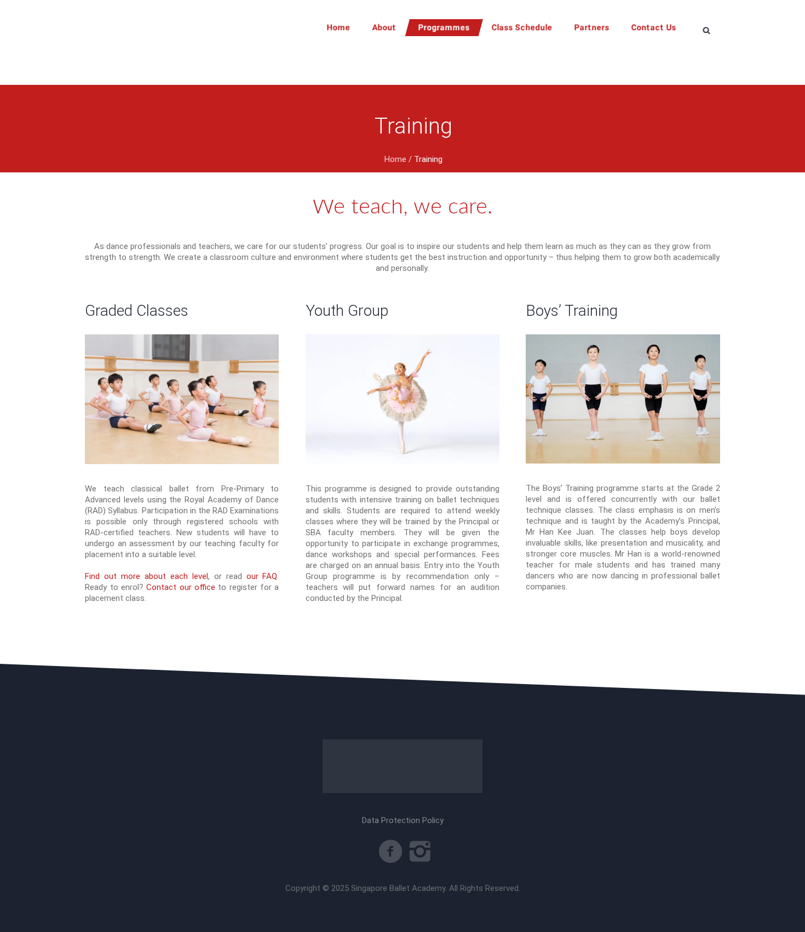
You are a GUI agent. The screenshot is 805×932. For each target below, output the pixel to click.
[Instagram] (420, 852)
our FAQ (262, 576)
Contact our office (180, 587)
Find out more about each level (146, 576)
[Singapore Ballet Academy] (402, 766)
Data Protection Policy (403, 820)
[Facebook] (390, 852)
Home (395, 159)
